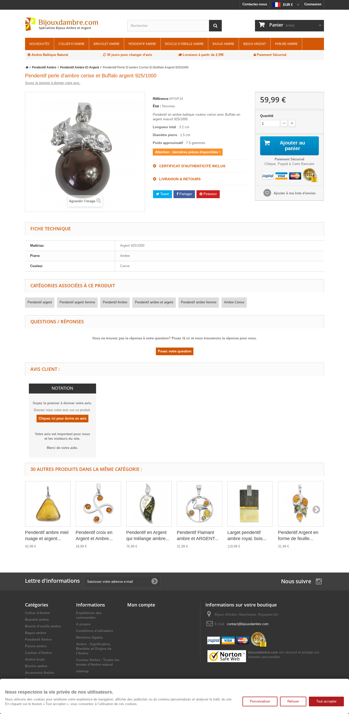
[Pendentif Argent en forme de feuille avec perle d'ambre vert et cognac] (300, 504)
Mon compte (141, 605)
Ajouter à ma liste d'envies (294, 193)
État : (157, 106)
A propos (83, 624)
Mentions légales (89, 637)
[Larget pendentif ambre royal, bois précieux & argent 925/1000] (250, 504)
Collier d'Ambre (72, 44)
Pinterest (209, 194)
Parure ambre (286, 44)
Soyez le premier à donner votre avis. (52, 83)
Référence (160, 99)
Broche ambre (36, 666)
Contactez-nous (254, 4)
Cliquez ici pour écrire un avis (62, 418)
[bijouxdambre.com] (72, 24)
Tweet (164, 194)
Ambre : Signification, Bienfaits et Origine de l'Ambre (93, 648)
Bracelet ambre (107, 44)
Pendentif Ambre (142, 44)
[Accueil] (27, 67)
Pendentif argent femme (77, 302)
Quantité (266, 116)
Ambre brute (35, 659)
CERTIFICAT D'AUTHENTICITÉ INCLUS (190, 166)
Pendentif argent (40, 302)
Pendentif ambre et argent (154, 302)
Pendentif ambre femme (198, 302)
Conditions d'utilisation (94, 631)
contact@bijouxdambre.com (248, 624)
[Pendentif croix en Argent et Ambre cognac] (98, 504)
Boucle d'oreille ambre (184, 44)
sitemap (82, 671)
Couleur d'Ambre (38, 653)
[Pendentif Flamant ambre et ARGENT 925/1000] (199, 504)
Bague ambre (223, 44)
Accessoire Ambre (39, 673)
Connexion (312, 4)
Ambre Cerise (234, 302)
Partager (185, 194)
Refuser (293, 701)
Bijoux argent (254, 44)
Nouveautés (39, 44)
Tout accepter (326, 701)
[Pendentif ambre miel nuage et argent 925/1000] (48, 504)
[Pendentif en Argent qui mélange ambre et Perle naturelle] (149, 504)
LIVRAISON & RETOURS (178, 179)
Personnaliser (260, 701)
